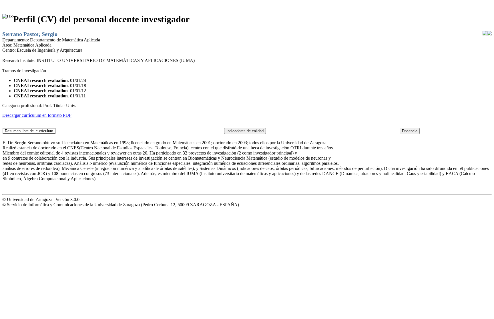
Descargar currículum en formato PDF (36, 115)
